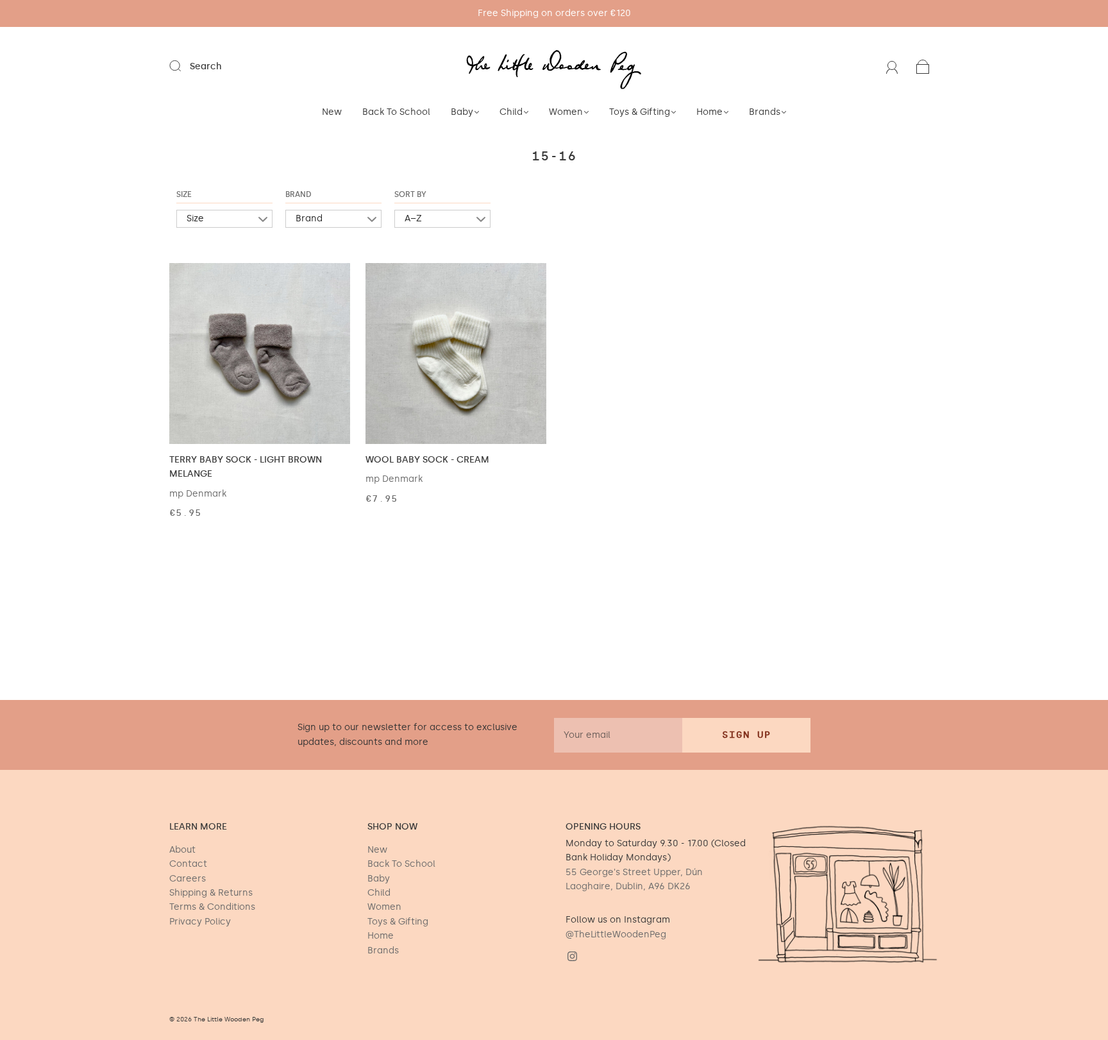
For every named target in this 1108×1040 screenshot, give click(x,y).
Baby (462, 112)
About (182, 849)
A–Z (413, 218)
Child (511, 112)
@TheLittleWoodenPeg (616, 934)
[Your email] (618, 735)
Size (184, 194)
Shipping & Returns (211, 892)
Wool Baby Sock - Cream (427, 459)
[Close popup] (1084, 930)
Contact (188, 863)
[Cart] (923, 66)
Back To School (396, 112)
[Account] (892, 66)
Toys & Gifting (639, 112)
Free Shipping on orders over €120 (554, 13)
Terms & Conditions (212, 906)
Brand (298, 194)
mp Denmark (197, 493)
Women (566, 112)
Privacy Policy (200, 921)
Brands (764, 112)
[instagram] (572, 956)
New (332, 112)
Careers (187, 878)
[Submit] (183, 66)
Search (206, 66)
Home (709, 112)
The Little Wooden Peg (229, 1019)
